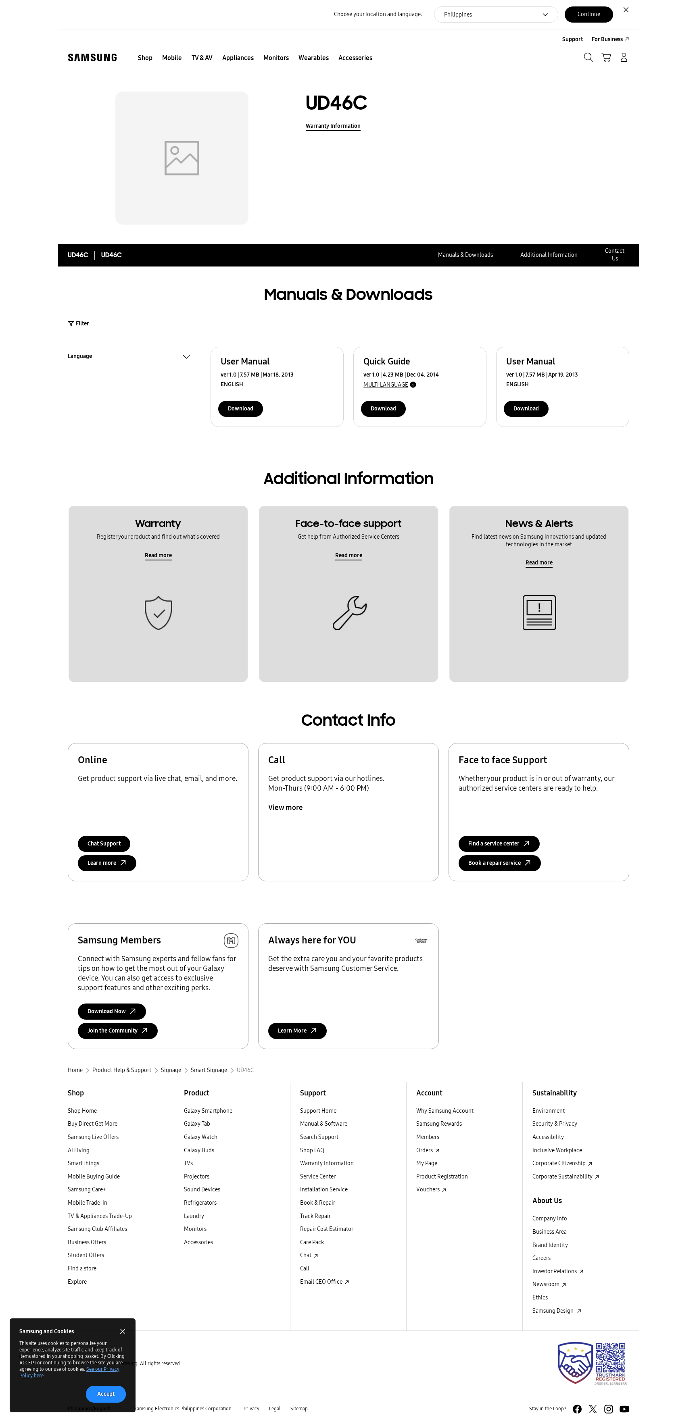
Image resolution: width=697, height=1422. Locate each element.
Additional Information (549, 255)
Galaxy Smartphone (208, 1111)
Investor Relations (555, 1271)
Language (80, 357)
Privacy (251, 1409)
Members (427, 1137)
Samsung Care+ (87, 1189)
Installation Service (324, 1189)
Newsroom (546, 1284)
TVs (188, 1163)
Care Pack (312, 1242)
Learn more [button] (102, 863)
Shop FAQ (312, 1150)
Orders (425, 1150)
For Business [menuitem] (607, 39)
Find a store (82, 1268)
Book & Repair (317, 1202)
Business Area (549, 1231)
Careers (541, 1258)
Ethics (540, 1297)
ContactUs (614, 255)
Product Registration (442, 1176)
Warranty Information (333, 126)
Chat (306, 1255)
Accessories (198, 1242)
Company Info (549, 1218)
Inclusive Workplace (557, 1150)
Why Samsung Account (445, 1111)
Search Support (319, 1137)
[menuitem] (145, 58)
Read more (158, 555)
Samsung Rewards (439, 1123)
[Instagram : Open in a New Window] (609, 1409)
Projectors (196, 1176)
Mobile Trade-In (87, 1202)
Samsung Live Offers (93, 1137)
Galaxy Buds (199, 1150)
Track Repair (315, 1216)
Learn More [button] (292, 1030)
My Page (426, 1163)
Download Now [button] (107, 1011)
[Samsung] (92, 57)
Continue (589, 14)
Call (304, 1268)
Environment (548, 1111)
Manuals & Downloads (465, 255)
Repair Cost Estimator (326, 1229)
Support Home (318, 1111)
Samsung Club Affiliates (97, 1229)
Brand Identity (550, 1245)
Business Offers (87, 1242)
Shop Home (82, 1111)
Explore (77, 1281)
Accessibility (548, 1137)
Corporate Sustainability (563, 1176)
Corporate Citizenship (559, 1163)
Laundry (194, 1216)
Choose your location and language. (378, 14)
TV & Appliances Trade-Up (100, 1216)
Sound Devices (202, 1189)
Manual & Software (323, 1123)
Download (240, 408)
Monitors (195, 1229)
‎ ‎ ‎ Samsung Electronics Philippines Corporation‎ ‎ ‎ (182, 1409)
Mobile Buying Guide (94, 1176)
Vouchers (428, 1189)
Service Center (318, 1176)
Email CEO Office (322, 1281)
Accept (106, 1394)
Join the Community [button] (113, 1030)
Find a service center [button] (494, 843)
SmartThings (83, 1163)
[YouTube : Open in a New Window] (624, 1409)
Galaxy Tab (197, 1123)
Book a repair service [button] (494, 863)
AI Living (79, 1150)
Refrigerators (200, 1202)
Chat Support (104, 843)
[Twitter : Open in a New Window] (593, 1409)
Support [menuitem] (572, 39)
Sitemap (299, 1409)
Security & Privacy (554, 1123)
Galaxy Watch (200, 1137)
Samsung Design (554, 1310)
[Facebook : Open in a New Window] (577, 1409)
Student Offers (86, 1255)
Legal (275, 1409)
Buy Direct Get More (92, 1123)
